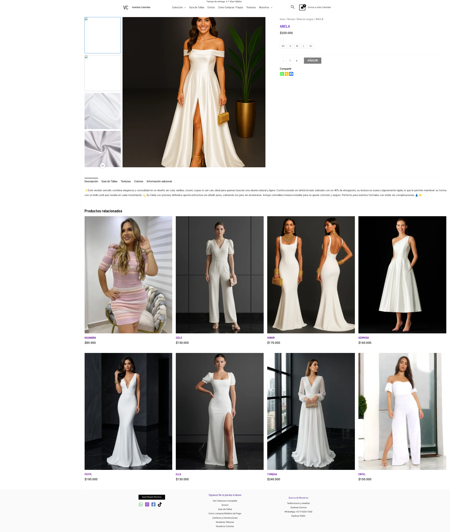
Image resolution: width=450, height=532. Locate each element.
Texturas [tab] (126, 181)
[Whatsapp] (282, 74)
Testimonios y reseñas (298, 503)
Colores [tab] (138, 181)
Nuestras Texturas (225, 522)
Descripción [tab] (91, 181)
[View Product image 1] (103, 35)
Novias (291, 19)
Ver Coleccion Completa (225, 500)
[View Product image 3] (103, 111)
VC (125, 7)
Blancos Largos (305, 19)
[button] (292, 7)
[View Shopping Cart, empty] (302, 7)
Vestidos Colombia (141, 7)
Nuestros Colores (225, 526)
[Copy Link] (287, 74)
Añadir (312, 60)
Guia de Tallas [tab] (109, 181)
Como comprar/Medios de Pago (224, 513)
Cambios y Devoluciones (224, 518)
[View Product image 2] (103, 73)
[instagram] (147, 504)
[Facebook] (291, 74)
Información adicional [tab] (159, 181)
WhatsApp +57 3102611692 (298, 511)
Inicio (282, 19)
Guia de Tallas (225, 509)
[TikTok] (160, 504)
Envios (225, 505)
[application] (184, 7)
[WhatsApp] (141, 504)
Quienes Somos (298, 507)
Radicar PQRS (298, 516)
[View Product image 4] (103, 149)
